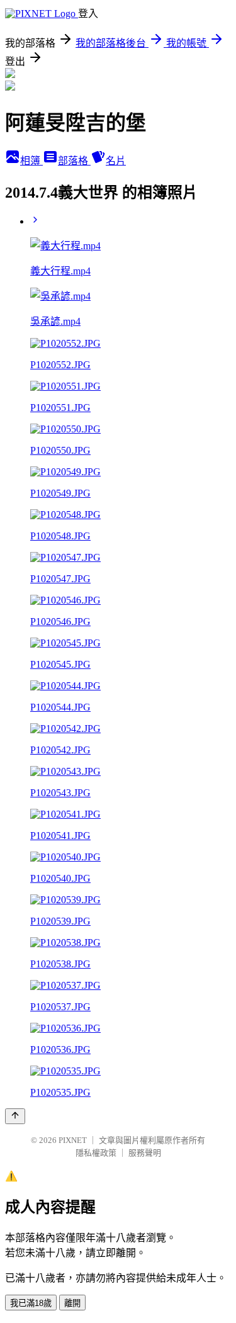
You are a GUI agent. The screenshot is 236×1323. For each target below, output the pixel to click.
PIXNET (73, 1140)
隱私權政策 (96, 1152)
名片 (116, 160)
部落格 (74, 160)
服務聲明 (144, 1152)
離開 (72, 1303)
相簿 (31, 160)
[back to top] (15, 1116)
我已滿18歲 (31, 1303)
